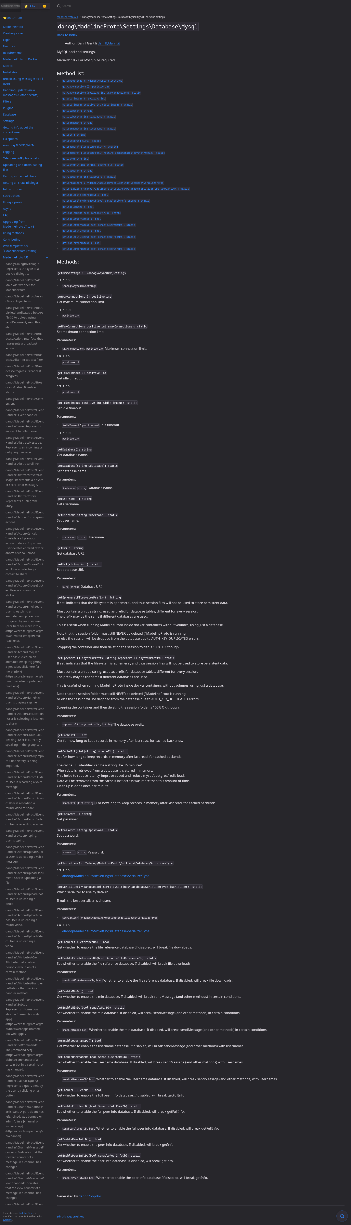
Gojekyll (7, 1220)
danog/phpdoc (90, 1196)
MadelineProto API (67, 17)
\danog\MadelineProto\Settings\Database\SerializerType (106, 876)
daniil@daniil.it (109, 43)
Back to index (67, 35)
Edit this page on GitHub (70, 1216)
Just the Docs (26, 1213)
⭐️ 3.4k (29, 6)
